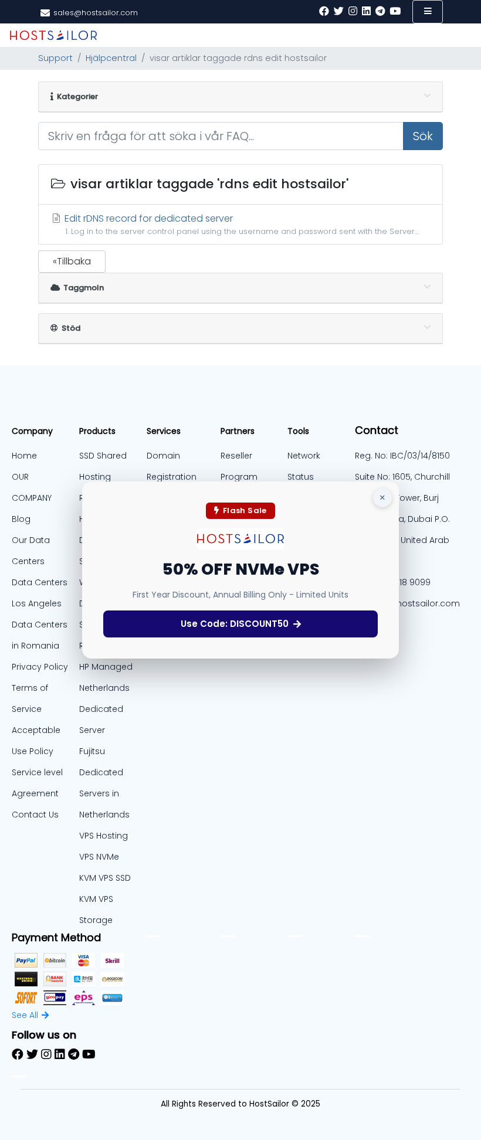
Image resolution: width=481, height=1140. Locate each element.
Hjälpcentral (111, 58)
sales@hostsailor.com (413, 603)
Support (55, 58)
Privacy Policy (40, 667)
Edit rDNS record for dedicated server (240, 224)
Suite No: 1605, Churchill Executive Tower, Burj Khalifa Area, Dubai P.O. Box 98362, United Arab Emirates (402, 519)
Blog (21, 519)
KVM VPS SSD (105, 878)
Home (24, 456)
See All (25, 1015)
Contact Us (35, 814)
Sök (423, 136)
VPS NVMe (99, 857)
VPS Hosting (103, 836)
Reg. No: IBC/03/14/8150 (402, 456)
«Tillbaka (72, 261)
